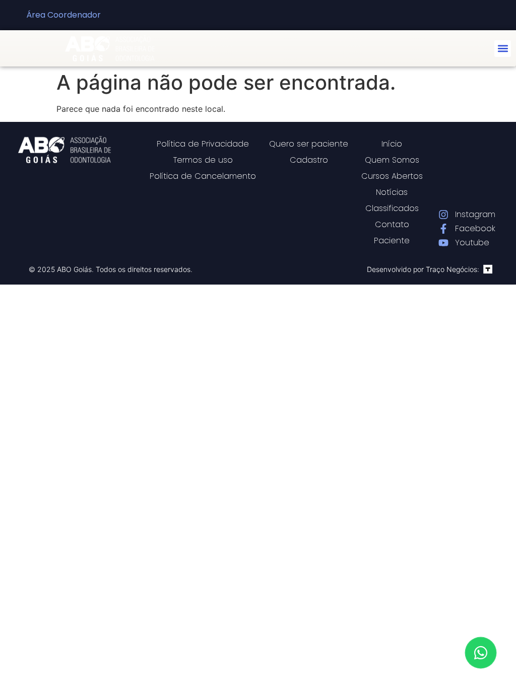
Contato (392, 224)
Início (391, 144)
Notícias (392, 192)
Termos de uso (203, 160)
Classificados (392, 208)
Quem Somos (392, 160)
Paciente (392, 240)
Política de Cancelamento (203, 176)
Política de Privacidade (203, 144)
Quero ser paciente (308, 144)
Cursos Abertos (392, 176)
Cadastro (309, 160)
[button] (502, 48)
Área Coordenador (63, 15)
